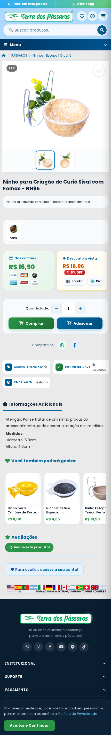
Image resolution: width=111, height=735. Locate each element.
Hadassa (35, 367)
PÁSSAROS (19, 55)
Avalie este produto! (32, 547)
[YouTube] (61, 646)
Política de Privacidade (77, 713)
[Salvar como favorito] (99, 70)
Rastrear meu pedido (30, 4)
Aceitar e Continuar (29, 725)
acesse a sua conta (58, 569)
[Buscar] (102, 30)
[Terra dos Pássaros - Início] (40, 16)
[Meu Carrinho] (103, 16)
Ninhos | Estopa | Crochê (52, 55)
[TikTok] (84, 646)
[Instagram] (38, 646)
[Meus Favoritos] (82, 16)
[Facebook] (49, 646)
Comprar (35, 323)
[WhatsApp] (27, 646)
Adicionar (83, 323)
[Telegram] (72, 646)
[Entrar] (92, 16)
